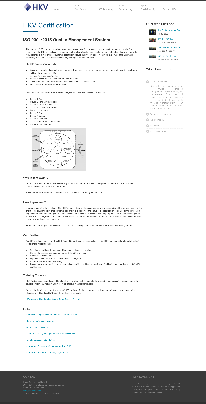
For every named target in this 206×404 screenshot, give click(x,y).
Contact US (169, 9)
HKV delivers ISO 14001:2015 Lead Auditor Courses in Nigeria (169, 38)
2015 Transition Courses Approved (169, 47)
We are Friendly (157, 119)
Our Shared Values (158, 131)
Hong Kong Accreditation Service (40, 339)
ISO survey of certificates (37, 327)
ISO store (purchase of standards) (41, 320)
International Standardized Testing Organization (47, 352)
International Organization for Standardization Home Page (51, 314)
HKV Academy (105, 9)
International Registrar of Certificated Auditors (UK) (48, 346)
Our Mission (155, 125)
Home (56, 9)
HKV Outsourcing (125, 7)
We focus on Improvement (162, 114)
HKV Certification (81, 7)
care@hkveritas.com (32, 390)
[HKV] (35, 6)
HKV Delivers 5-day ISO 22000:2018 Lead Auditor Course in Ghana (169, 30)
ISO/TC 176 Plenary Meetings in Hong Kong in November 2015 (169, 55)
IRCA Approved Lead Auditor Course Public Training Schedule (53, 299)
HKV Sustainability (148, 7)
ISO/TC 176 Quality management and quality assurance (50, 333)
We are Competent (158, 81)
